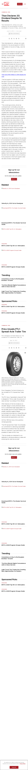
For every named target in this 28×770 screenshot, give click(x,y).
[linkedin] (11, 38)
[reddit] (16, 38)
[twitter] (14, 38)
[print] (25, 38)
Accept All (14, 767)
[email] (18, 38)
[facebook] (9, 38)
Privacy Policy (22, 763)
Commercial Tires (6, 12)
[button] (3, 4)
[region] (14, 765)
